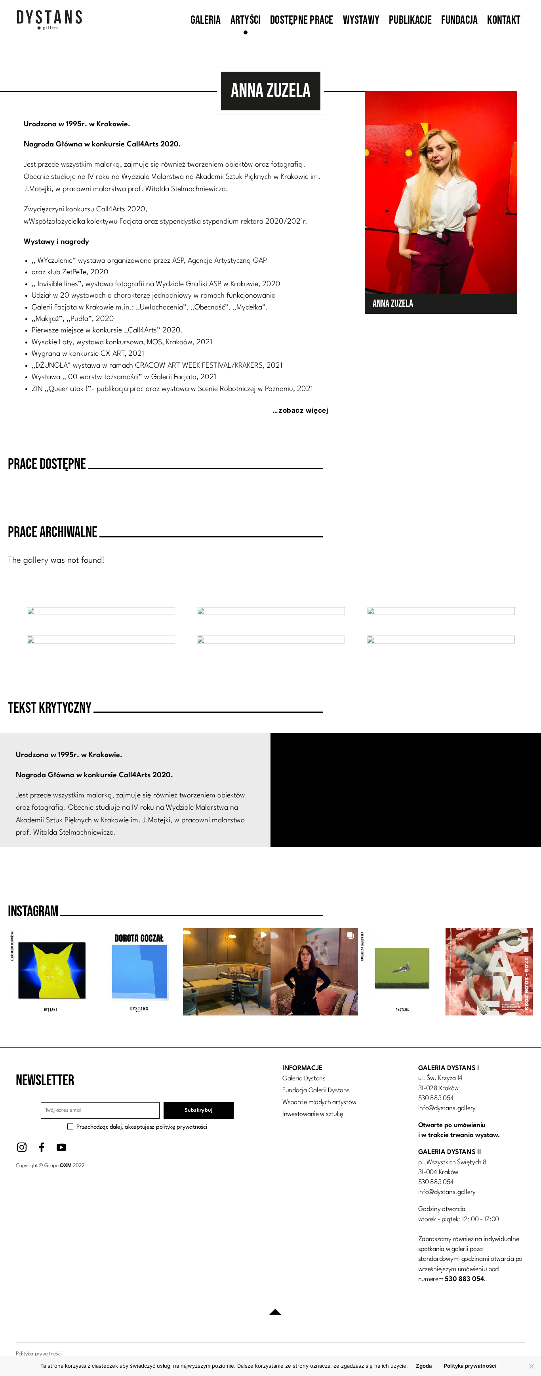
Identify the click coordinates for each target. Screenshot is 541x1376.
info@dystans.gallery (447, 1108)
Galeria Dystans (304, 1078)
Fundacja (459, 20)
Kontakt (503, 20)
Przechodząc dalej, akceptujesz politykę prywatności (141, 1127)
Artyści (245, 20)
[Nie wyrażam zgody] (531, 1366)
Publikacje (410, 20)
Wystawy (361, 20)
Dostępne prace (301, 20)
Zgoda (424, 1366)
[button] (51, 971)
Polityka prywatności (470, 1366)
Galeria (205, 20)
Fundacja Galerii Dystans (316, 1090)
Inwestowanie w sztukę (312, 1114)
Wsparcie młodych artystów (319, 1102)
